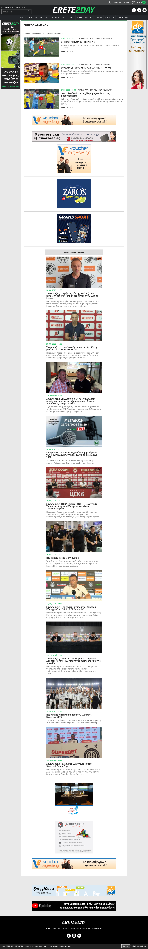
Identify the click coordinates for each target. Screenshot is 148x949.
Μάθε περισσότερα (139, 946)
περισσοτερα (66, 51)
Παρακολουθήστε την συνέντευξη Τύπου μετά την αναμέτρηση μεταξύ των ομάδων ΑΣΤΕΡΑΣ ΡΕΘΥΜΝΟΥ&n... (92, 72)
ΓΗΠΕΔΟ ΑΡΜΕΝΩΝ (85, 38)
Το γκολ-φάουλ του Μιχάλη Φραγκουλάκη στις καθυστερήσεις (85, 94)
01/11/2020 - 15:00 (68, 39)
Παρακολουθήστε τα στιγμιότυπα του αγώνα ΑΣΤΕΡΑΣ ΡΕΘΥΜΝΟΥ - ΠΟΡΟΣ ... (90, 46)
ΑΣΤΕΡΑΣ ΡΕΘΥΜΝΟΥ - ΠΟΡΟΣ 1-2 (78, 42)
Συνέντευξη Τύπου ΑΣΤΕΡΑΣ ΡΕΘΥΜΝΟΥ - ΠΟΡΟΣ (86, 68)
